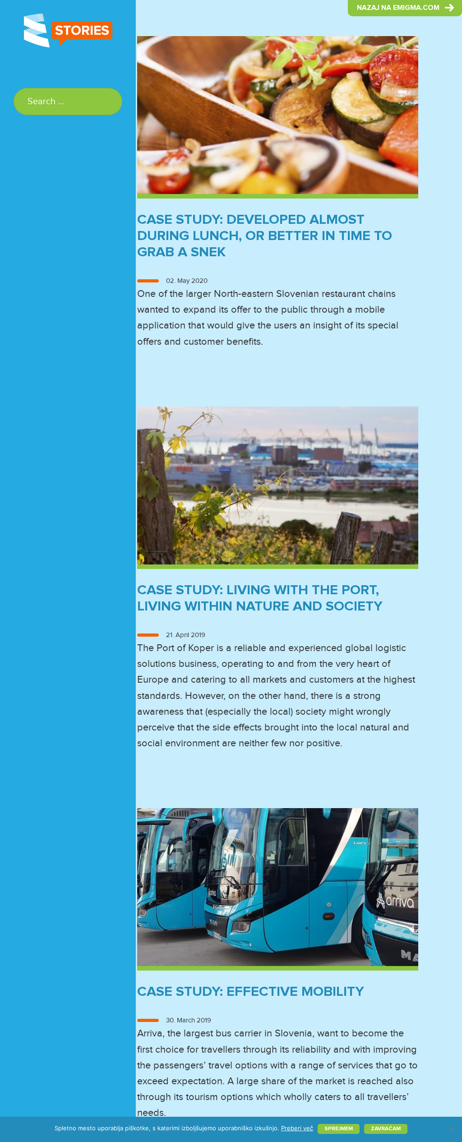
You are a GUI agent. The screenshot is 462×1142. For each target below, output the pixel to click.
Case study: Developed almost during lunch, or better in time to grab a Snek (264, 236)
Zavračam (386, 1129)
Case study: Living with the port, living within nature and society (260, 598)
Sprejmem (338, 1129)
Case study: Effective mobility (250, 992)
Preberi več (297, 1128)
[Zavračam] (450, 1129)
